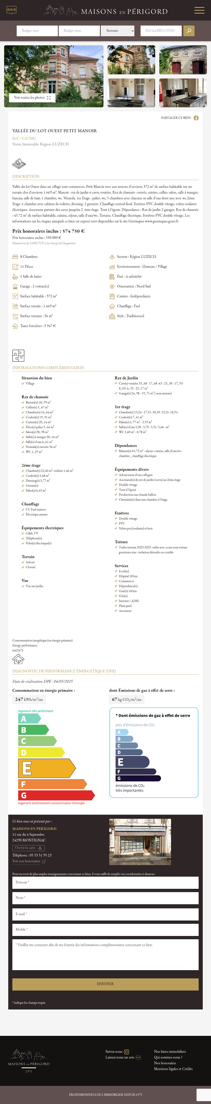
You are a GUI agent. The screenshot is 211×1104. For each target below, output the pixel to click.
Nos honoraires (165, 1063)
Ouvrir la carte (25, 848)
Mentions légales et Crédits (173, 1069)
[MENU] (199, 10)
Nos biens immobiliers (170, 1052)
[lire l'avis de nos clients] (11, 10)
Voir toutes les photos (29, 98)
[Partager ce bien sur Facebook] (195, 118)
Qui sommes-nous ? (168, 1058)
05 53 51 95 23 (41, 855)
